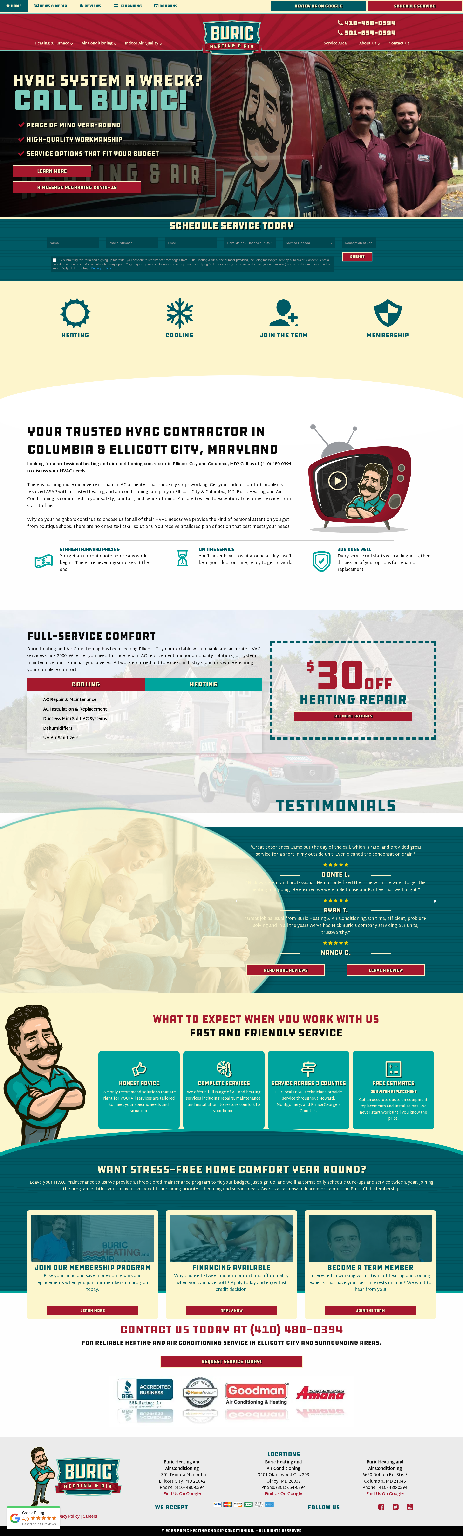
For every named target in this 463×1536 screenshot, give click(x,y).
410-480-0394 (369, 23)
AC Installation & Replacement (75, 710)
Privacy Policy (101, 268)
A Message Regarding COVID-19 (77, 187)
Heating (204, 684)
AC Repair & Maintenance (69, 700)
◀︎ (238, 902)
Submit (357, 256)
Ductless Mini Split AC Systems (75, 719)
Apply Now (231, 1310)
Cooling (86, 684)
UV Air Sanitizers (60, 738)
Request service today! (231, 1361)
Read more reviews (286, 970)
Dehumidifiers (57, 729)
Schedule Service (414, 6)
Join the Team (370, 1310)
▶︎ (438, 902)
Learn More (52, 171)
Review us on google (318, 6)
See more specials (353, 716)
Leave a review (386, 970)
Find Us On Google (182, 1494)
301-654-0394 (369, 33)
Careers (90, 1516)
